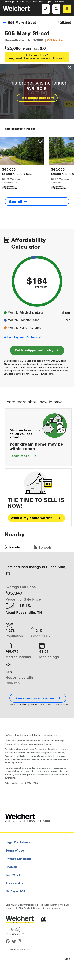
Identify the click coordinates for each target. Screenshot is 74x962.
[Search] (56, 9)
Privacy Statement (18, 859)
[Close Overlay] (69, 67)
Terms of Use (15, 850)
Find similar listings (35, 98)
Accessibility (14, 883)
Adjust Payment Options (20, 337)
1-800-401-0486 (38, 821)
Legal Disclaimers (18, 842)
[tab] (12, 548)
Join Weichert (15, 875)
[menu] (67, 8)
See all (16, 201)
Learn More (22, 455)
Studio (27, 49)
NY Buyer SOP (15, 891)
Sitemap (11, 867)
